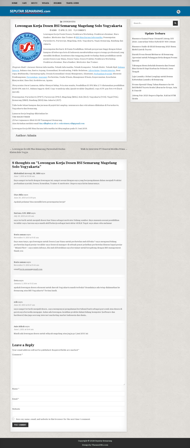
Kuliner (57, 3)
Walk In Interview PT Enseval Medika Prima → (104, 149)
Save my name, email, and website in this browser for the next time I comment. (53, 419)
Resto (34, 3)
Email (15, 399)
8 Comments (81, 30)
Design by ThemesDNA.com (95, 445)
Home (14, 3)
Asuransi (42, 77)
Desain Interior (107, 70)
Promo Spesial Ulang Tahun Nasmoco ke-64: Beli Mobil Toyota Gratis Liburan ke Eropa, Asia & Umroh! (154, 87)
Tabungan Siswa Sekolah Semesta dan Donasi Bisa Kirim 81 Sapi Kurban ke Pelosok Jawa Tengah (153, 68)
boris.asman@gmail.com (30, 269)
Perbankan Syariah (103, 74)
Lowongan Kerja (69, 21)
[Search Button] (178, 12)
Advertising (94, 70)
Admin (54, 30)
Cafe (24, 3)
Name (15, 389)
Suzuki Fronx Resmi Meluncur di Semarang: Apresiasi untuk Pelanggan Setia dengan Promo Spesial (154, 57)
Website (16, 409)
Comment (17, 354)
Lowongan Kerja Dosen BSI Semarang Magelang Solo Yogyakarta (68, 26)
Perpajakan (32, 77)
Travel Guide (72, 3)
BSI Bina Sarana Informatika (89, 37)
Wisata (45, 3)
